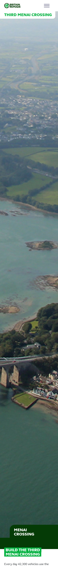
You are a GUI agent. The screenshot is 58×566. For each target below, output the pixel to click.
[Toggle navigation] (50, 5)
